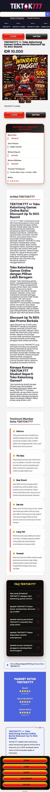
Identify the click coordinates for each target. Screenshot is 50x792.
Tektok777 (14, 221)
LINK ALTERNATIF (26, 779)
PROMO (26, 760)
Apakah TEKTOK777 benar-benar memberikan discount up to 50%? (22, 609)
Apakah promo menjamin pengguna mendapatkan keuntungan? (21, 648)
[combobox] (22, 14)
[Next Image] (46, 78)
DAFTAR (36, 36)
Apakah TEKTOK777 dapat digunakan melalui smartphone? (21, 635)
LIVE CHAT (26, 785)
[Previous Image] (4, 78)
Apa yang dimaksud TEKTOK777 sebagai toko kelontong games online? (21, 596)
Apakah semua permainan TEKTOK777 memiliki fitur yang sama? (21, 622)
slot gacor (25, 791)
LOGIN (13, 36)
